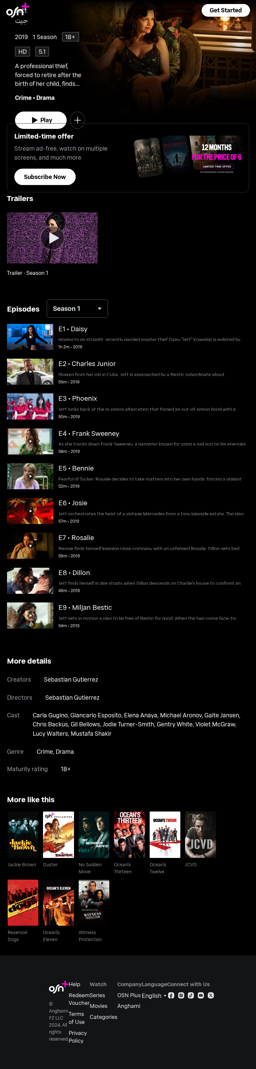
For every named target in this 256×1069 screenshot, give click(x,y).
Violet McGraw (215, 724)
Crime (23, 97)
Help (74, 984)
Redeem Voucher (79, 999)
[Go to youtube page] (201, 996)
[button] (226, 10)
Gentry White (175, 724)
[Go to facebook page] (171, 996)
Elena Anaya (140, 715)
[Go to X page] (211, 996)
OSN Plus (129, 995)
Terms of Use (77, 1018)
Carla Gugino (50, 715)
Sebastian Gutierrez (71, 679)
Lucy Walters (50, 733)
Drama (45, 97)
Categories (103, 1017)
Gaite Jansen (221, 715)
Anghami (128, 1006)
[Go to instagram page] (181, 996)
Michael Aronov (181, 715)
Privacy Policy (78, 1037)
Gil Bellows (85, 724)
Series (97, 995)
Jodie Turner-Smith (128, 724)
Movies (98, 1006)
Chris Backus (50, 724)
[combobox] (77, 309)
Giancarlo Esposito (95, 715)
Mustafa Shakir (91, 733)
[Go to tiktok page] (191, 996)
